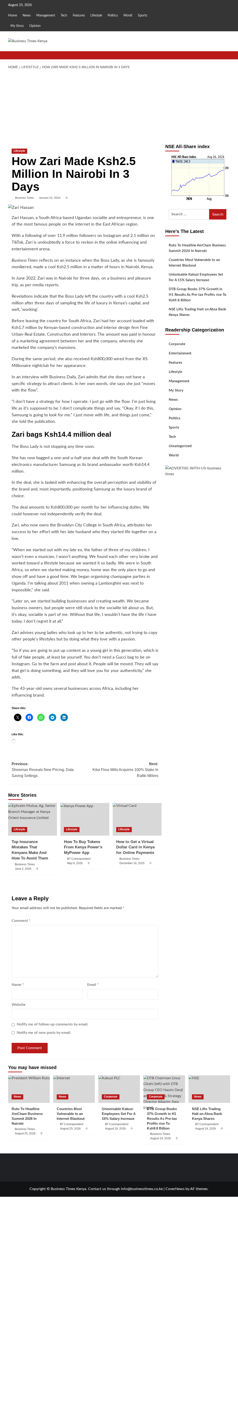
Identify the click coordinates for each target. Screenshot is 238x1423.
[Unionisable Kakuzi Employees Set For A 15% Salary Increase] (119, 1089)
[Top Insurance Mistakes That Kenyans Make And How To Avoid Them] (32, 819)
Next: (125, 770)
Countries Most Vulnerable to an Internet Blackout (194, 262)
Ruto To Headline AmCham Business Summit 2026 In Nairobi (197, 248)
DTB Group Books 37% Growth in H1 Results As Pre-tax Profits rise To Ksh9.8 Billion (197, 294)
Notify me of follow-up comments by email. (52, 1024)
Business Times (24, 197)
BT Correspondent (78, 858)
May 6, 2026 (75, 863)
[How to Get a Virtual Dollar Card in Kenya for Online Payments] (137, 819)
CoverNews (175, 1189)
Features (79, 15)
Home (12, 15)
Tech (64, 15)
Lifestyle (96, 15)
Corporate (177, 344)
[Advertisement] (119, 106)
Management (45, 15)
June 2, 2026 (23, 868)
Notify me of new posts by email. (44, 1033)
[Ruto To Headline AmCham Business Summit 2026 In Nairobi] (29, 1089)
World (127, 15)
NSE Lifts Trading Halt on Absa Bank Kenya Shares (197, 312)
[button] (227, 55)
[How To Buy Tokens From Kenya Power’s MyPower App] (84, 819)
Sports (142, 15)
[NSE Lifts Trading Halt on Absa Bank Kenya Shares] (209, 1089)
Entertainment (180, 353)
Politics (113, 15)
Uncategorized (180, 446)
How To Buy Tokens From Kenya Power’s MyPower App (83, 847)
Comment (21, 921)
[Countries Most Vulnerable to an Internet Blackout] (74, 1089)
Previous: (43, 770)
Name (18, 985)
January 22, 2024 (49, 197)
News (27, 15)
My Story (17, 26)
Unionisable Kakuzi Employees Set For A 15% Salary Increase (196, 277)
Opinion (35, 26)
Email (93, 985)
